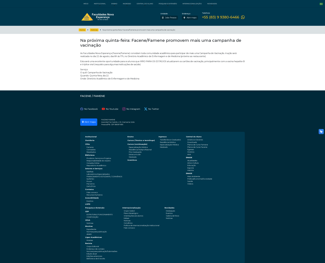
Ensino (114, 4)
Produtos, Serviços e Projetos (99, 158)
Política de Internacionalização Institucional (141, 225)
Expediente (91, 229)
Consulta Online (93, 163)
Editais (126, 218)
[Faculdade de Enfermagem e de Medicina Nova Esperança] (97, 16)
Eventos (90, 201)
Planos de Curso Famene (197, 145)
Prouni (89, 181)
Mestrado (133, 157)
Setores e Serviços (93, 169)
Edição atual (92, 254)
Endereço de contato (95, 249)
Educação (191, 165)
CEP (87, 211)
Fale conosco (92, 192)
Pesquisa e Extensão (168, 4)
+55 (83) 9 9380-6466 (220, 17)
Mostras (89, 226)
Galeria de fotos (172, 216)
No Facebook (91, 109)
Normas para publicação (97, 232)
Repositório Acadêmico (96, 165)
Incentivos (132, 160)
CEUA (87, 220)
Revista (88, 243)
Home (82, 30)
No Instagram (133, 109)
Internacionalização (192, 4)
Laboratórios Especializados (98, 174)
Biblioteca (89, 155)
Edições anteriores (94, 256)
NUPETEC (90, 179)
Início (86, 4)
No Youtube (112, 109)
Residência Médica (168, 142)
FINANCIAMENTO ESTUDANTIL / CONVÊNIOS (104, 177)
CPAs (87, 144)
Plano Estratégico (131, 213)
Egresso (190, 149)
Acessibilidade (92, 198)
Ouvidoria (89, 140)
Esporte (190, 168)
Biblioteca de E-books (96, 259)
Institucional (100, 4)
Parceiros (90, 184)
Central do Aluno (145, 4)
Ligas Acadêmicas (93, 237)
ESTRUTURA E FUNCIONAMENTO (100, 215)
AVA (189, 154)
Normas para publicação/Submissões (102, 251)
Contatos (89, 189)
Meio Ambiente (193, 176)
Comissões (91, 150)
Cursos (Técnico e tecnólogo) (141, 140)
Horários (190, 152)
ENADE (189, 157)
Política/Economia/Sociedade (199, 179)
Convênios (128, 223)
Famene (90, 147)
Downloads (192, 142)
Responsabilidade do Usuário (99, 161)
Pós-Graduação (135, 152)
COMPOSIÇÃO (92, 217)
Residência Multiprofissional (140, 150)
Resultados (91, 152)
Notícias (94, 30)
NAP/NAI (90, 172)
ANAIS (89, 234)
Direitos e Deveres (195, 140)
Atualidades (192, 161)
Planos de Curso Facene (197, 147)
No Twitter (153, 109)
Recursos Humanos (94, 195)
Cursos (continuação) (137, 144)
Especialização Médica (138, 147)
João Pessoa (170, 18)
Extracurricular (135, 154)
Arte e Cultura (193, 163)
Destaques (170, 211)
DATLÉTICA (91, 186)
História (190, 170)
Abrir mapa (191, 18)
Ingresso (127, 4)
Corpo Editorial (93, 246)
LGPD (87, 204)
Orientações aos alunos (133, 216)
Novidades (212, 4)
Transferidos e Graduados (170, 140)
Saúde (190, 181)
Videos (190, 184)
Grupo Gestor (129, 211)
